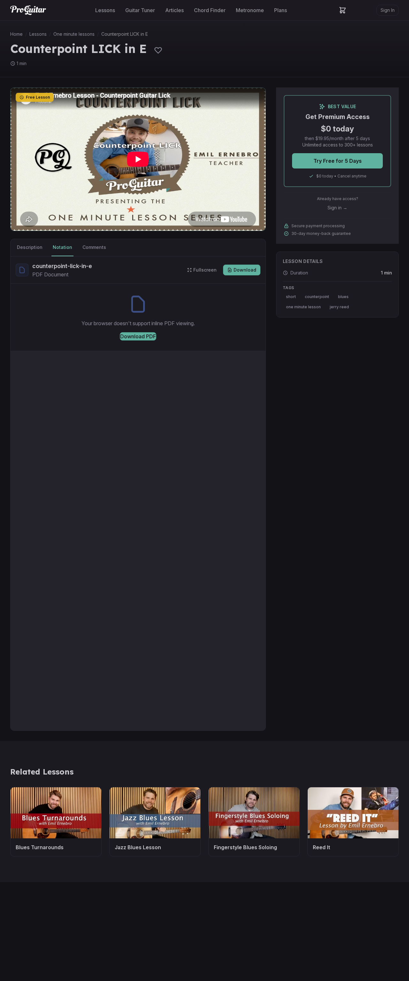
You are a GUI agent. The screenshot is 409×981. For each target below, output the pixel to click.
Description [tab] (29, 247)
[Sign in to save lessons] (158, 50)
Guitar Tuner (140, 10)
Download (245, 270)
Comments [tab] (94, 247)
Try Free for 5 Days (337, 161)
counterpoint (317, 296)
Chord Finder (210, 10)
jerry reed (339, 306)
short (291, 296)
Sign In (388, 10)
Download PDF (138, 336)
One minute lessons (74, 34)
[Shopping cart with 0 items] (342, 10)
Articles (174, 10)
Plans (280, 10)
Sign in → (337, 207)
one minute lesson (303, 306)
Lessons (105, 10)
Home (16, 34)
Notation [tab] (62, 247)
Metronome (250, 10)
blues (343, 296)
